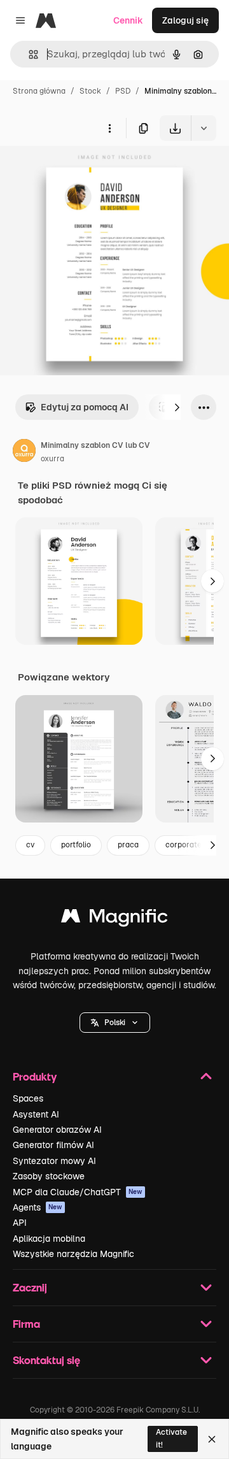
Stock (90, 91)
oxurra (52, 459)
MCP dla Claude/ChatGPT (77, 1192)
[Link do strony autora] (24, 452)
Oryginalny (88, 170)
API (20, 1222)
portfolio (76, 845)
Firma (26, 1323)
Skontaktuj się (46, 1360)
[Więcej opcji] (109, 128)
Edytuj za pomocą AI (84, 407)
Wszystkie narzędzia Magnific (73, 1254)
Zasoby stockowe (49, 1176)
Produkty (35, 1076)
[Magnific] (114, 919)
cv (30, 845)
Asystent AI (36, 1114)
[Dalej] (176, 407)
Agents (37, 1207)
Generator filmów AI (53, 1145)
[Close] (211, 1439)
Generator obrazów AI (57, 1129)
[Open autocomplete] (28, 54)
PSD (122, 91)
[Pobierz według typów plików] (203, 128)
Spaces (28, 1098)
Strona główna (39, 91)
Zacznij (30, 1287)
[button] (115, 1022)
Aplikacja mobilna (49, 1238)
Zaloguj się (185, 20)
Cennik (128, 20)
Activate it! (171, 1438)
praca (128, 845)
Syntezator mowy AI (54, 1161)
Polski (114, 1022)
